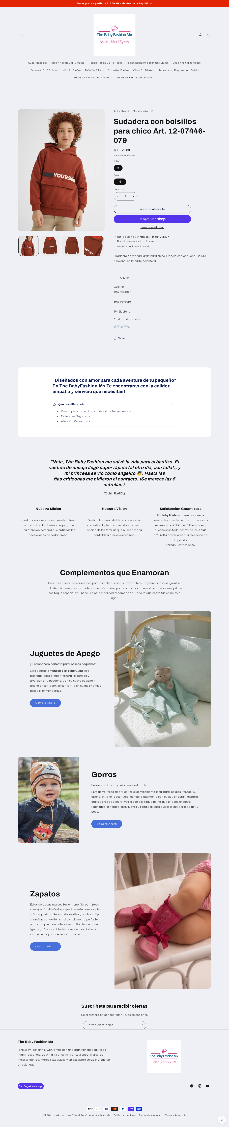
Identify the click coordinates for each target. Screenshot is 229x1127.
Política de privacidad (150, 1115)
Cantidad (119, 189)
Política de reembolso (125, 1115)
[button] (21, 35)
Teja (120, 181)
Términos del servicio (175, 1115)
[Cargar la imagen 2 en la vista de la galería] (50, 246)
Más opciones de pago (152, 227)
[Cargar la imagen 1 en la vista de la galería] (29, 246)
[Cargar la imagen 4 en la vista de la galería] (94, 246)
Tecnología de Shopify (99, 1115)
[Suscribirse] (142, 1025)
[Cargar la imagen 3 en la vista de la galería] (72, 246)
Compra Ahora (45, 702)
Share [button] (121, 338)
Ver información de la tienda (134, 247)
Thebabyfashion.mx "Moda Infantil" (69, 1115)
